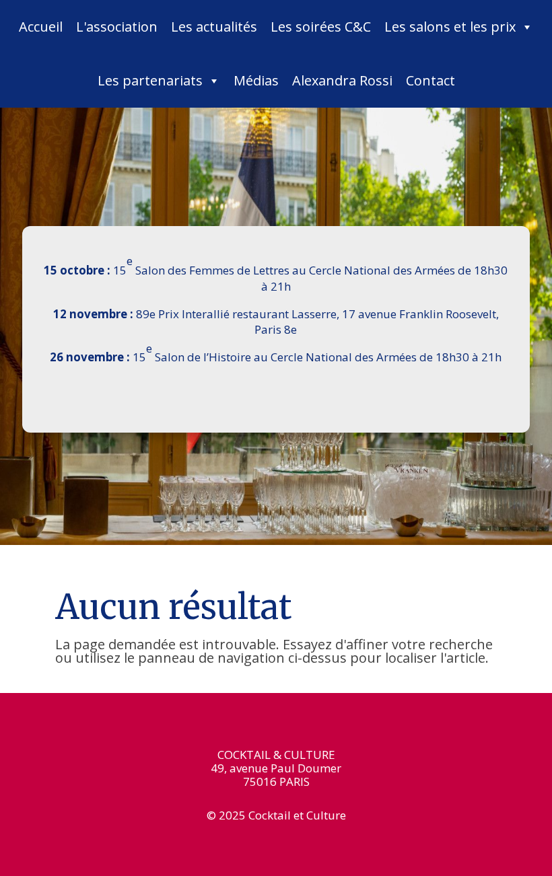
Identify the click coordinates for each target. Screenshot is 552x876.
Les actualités (214, 26)
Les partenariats (150, 80)
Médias (256, 80)
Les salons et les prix (450, 26)
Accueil (41, 26)
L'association (117, 26)
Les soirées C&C (321, 26)
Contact (430, 80)
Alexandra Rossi (342, 80)
